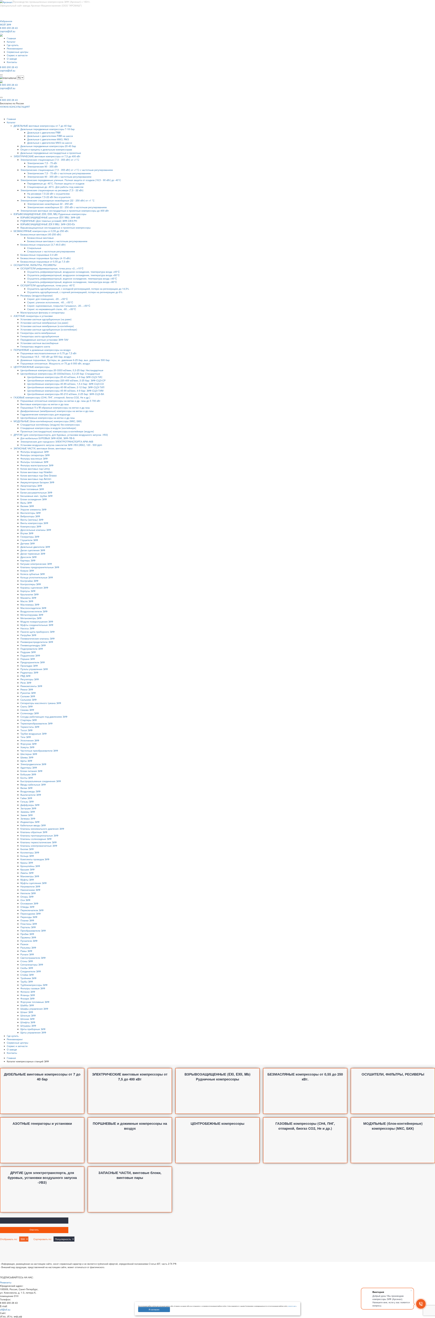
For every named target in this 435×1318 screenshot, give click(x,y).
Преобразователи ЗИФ (33, 930)
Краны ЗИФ (26, 862)
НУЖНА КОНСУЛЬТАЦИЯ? (15, 106)
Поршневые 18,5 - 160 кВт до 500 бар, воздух (45, 356)
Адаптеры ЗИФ (28, 767)
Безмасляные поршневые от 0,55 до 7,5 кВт (44, 261)
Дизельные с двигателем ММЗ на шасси (49, 142)
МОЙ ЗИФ (5, 24)
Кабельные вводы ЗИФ (33, 825)
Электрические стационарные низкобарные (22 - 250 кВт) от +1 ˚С (57, 200)
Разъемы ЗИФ (28, 947)
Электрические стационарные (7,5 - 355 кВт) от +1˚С (49, 159)
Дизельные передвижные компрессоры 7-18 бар (47, 129)
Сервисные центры (17, 51)
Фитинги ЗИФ (27, 991)
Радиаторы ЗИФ (29, 672)
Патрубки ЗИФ (28, 635)
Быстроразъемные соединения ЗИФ (40, 781)
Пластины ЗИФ (28, 923)
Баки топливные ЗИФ (32, 489)
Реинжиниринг (15, 48)
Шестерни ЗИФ (28, 754)
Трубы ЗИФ (26, 981)
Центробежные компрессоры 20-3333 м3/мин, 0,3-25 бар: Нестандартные (61, 370)
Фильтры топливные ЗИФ (34, 462)
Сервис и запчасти (17, 55)
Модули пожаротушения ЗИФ (36, 621)
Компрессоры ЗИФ (30, 526)
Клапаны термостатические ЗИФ (38, 842)
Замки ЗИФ (26, 815)
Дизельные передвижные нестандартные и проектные (50, 153)
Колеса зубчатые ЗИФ (32, 574)
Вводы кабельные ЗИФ (33, 784)
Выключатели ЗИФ (30, 794)
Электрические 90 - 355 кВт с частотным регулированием (59, 176)
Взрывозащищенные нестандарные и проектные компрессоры (55, 227)
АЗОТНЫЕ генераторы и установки (33, 316)
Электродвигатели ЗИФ (33, 764)
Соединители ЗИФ (30, 971)
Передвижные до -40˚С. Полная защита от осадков (55, 183)
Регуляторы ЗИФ (29, 679)
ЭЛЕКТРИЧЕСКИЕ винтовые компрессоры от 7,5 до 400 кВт (47, 156)
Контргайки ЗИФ (29, 580)
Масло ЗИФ (26, 601)
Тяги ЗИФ (25, 737)
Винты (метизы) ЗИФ (32, 519)
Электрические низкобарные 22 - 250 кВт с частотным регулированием (67, 207)
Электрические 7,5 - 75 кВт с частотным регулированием (59, 173)
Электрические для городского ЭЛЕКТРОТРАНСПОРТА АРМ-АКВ (56, 441)
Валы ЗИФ (26, 502)
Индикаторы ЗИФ (30, 822)
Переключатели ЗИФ (32, 910)
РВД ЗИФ (25, 676)
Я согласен (154, 1309)
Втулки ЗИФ (26, 533)
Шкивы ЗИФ (26, 757)
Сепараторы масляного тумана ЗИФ (40, 703)
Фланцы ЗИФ (27, 995)
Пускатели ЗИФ (29, 940)
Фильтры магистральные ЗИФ (37, 465)
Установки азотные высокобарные (39, 343)
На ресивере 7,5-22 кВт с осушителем (48, 193)
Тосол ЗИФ (26, 730)
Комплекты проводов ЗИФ (34, 859)
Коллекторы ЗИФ (29, 852)
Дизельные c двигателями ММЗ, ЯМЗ (48, 139)
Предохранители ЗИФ (32, 662)
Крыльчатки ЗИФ (29, 594)
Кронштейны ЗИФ (30, 866)
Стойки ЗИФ (27, 974)
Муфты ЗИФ (27, 879)
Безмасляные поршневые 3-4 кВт (39, 254)
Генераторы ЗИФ (29, 536)
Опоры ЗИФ (27, 896)
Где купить (13, 45)
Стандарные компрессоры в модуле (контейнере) (48, 428)
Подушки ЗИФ (28, 652)
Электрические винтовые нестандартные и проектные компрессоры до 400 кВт (64, 210)
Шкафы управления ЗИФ (34, 1008)
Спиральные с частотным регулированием (51, 251)
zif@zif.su (5, 1309)
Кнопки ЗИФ (27, 849)
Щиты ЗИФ (26, 760)
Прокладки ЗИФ (29, 665)
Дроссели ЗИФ (28, 557)
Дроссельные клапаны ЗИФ (35, 529)
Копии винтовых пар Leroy (35, 468)
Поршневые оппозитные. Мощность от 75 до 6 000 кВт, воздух (55, 363)
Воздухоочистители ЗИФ (34, 611)
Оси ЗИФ (25, 900)
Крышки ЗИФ (27, 869)
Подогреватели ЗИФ (31, 648)
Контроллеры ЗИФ (30, 584)
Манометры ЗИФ (29, 876)
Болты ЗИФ (26, 777)
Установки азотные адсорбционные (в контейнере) (48, 329)
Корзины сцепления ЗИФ (34, 587)
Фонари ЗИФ (27, 998)
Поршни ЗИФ (27, 659)
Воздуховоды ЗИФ (30, 791)
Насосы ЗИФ (27, 628)
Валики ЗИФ (27, 506)
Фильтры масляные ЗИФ (34, 458)
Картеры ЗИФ (28, 560)
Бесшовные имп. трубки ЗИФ (36, 496)
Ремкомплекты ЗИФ (31, 686)
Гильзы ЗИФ (27, 801)
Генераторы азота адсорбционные (39, 336)
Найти (7, 17)
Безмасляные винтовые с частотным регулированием (57, 241)
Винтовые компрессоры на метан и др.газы (44, 404)
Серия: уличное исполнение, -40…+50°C (50, 302)
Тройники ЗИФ (28, 978)
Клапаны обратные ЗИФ (33, 832)
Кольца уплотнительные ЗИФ (36, 577)
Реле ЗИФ (25, 682)
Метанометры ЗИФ (31, 618)
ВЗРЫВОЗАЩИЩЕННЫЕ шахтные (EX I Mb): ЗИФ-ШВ (50, 217)
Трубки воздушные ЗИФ (33, 733)
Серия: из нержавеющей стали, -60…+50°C (51, 309)
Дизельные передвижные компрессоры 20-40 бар (48, 146)
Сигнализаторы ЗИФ (31, 964)
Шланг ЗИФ (26, 1012)
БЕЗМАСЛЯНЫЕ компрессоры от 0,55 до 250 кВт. (41, 231)
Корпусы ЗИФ (28, 591)
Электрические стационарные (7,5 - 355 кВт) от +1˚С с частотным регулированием (66, 169)
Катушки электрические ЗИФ (36, 563)
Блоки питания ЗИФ (31, 771)
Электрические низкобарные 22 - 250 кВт (50, 203)
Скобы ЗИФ (26, 968)
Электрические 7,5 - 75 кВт (42, 163)
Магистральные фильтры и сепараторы (42, 312)
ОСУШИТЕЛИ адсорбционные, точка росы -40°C (47, 285)
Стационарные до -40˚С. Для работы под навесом (55, 186)
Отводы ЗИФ (27, 906)
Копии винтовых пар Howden (36, 472)
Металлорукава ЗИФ (31, 614)
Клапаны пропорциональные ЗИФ (39, 835)
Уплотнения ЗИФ (29, 740)
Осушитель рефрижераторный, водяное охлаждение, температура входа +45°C (72, 278)
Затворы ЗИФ (27, 818)
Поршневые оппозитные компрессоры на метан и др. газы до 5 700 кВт (60, 400)
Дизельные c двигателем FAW (43, 132)
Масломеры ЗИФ (29, 604)
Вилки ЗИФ (26, 788)
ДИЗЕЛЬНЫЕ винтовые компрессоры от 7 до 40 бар (43, 125)
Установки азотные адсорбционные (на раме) (46, 319)
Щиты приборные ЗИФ (33, 1029)
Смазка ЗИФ (27, 709)
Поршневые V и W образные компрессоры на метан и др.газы (55, 407)
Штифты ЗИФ (27, 1022)
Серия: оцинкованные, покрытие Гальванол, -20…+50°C (58, 305)
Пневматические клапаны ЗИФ (37, 638)
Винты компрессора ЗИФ (34, 523)
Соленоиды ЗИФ (29, 713)
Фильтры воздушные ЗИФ (34, 451)
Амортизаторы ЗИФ (31, 485)
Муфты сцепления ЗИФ (33, 883)
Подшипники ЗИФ (30, 655)
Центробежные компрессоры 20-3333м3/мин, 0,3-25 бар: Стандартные (60, 373)
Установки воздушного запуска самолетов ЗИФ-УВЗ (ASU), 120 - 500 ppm (61, 445)
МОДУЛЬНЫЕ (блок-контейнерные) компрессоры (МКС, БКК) (48, 421)
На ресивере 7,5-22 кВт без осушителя (49, 197)
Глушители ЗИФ (29, 540)
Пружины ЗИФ (28, 937)
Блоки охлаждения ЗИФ (33, 499)
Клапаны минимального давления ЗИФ (42, 828)
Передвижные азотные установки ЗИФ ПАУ (44, 339)
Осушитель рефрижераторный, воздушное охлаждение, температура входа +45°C (73, 271)
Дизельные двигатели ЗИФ (35, 546)
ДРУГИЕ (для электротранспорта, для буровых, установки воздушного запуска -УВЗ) (61, 434)
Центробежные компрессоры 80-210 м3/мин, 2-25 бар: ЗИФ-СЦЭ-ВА (65, 394)
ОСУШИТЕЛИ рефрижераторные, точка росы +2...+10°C (51, 268)
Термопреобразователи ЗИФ (36, 723)
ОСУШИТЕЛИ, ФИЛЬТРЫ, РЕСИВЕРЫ (35, 265)
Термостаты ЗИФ (29, 726)
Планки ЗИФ (27, 920)
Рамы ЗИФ (26, 951)
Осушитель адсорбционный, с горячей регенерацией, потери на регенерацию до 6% (74, 292)
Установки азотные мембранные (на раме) (44, 322)
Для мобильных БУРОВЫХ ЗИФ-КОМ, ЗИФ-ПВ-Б (47, 438)
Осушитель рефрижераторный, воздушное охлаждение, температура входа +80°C (73, 275)
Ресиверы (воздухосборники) (36, 295)
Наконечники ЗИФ (30, 889)
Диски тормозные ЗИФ (32, 553)
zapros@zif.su (7, 31)
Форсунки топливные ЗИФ (34, 1002)
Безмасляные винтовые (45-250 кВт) (40, 234)
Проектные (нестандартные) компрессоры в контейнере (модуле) (57, 431)
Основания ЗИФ (29, 903)
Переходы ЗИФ (28, 917)
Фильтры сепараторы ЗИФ (35, 455)
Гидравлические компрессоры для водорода (45, 414)
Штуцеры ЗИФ (28, 1025)
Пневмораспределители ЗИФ (36, 642)
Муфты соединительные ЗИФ (36, 625)
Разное (24, 944)
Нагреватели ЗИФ (30, 886)
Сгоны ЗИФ (26, 961)
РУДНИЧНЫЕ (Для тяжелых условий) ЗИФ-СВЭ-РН (48, 220)
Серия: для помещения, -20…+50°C (47, 299)
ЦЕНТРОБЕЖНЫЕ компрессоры (32, 366)
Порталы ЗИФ (28, 927)
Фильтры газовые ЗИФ (32, 988)
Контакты (12, 62)
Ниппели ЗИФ (28, 893)
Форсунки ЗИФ (28, 743)
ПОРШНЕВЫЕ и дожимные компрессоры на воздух (42, 349)
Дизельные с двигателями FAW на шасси (50, 136)
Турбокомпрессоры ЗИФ (34, 985)
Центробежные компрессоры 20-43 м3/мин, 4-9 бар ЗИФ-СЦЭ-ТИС (64, 377)
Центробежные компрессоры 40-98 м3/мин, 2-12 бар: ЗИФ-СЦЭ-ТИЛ (65, 387)
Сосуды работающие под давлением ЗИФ (43, 716)
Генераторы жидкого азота (35, 346)
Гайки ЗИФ (26, 798)
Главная (11, 38)
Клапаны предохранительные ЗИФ (39, 567)
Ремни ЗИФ (26, 689)
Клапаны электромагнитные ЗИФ (38, 845)
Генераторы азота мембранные (38, 333)
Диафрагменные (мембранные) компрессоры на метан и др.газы (57, 411)
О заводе (12, 58)
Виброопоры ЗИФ (30, 516)
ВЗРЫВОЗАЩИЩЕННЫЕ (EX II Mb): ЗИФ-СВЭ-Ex (47, 224)
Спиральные (34, 248)
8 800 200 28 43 (9, 28)
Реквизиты (5, 1282)
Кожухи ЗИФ (27, 570)
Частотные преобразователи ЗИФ (39, 750)
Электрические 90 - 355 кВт (42, 166)
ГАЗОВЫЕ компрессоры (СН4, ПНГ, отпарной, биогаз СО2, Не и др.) (52, 397)
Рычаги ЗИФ (27, 954)
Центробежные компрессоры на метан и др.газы (47, 417)
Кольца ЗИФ (27, 855)
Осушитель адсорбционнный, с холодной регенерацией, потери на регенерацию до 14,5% (78, 288)
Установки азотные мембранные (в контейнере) (47, 326)
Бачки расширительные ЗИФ (36, 492)
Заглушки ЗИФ (28, 808)
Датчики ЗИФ (27, 543)
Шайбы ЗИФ (27, 1005)
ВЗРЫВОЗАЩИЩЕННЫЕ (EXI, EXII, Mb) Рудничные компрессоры (50, 214)
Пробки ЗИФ (27, 934)
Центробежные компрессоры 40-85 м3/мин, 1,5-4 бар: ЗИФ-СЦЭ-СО (65, 383)
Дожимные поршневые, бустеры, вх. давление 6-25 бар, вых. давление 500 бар (65, 360)
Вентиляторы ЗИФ (30, 512)
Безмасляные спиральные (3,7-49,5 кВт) (43, 244)
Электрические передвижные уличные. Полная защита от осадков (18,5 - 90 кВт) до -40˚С (70, 180)
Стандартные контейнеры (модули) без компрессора (50, 424)
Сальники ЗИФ (28, 699)
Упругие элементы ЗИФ (33, 509)
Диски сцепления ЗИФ (32, 550)
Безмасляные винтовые (40, 237)
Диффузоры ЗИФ (30, 805)
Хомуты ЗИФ (27, 747)
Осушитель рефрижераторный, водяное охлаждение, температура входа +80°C (72, 282)
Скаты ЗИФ (26, 706)
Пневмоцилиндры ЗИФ (33, 645)
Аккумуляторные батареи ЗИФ (37, 482)
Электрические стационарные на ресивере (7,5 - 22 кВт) (51, 190)
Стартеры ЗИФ (28, 720)
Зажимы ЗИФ (27, 811)
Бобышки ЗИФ (28, 774)
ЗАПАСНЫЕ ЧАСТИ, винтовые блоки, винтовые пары (43, 448)
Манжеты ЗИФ (28, 597)
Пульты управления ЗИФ (34, 669)
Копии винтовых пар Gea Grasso (38, 475)
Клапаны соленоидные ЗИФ (36, 839)
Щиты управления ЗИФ (33, 1032)
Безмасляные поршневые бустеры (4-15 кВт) (45, 258)
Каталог (11, 41)
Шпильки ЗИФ (28, 1015)
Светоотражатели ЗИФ (33, 957)
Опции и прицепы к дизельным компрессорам (46, 149)
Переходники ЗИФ (30, 913)
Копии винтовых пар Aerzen (35, 479)
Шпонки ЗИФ (27, 1019)
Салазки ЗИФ (27, 696)
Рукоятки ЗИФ (28, 692)
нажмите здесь (292, 1306)
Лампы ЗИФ (27, 872)
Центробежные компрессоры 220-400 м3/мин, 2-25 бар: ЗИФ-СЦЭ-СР (66, 380)
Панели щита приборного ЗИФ (37, 631)
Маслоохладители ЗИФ (33, 608)
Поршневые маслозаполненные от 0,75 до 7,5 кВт (48, 353)
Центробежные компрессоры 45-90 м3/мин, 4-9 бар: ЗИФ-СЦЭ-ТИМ (65, 390)
